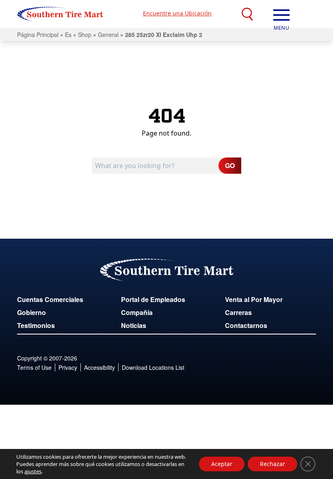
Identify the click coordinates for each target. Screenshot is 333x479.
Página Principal (37, 34)
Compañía (137, 312)
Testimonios (36, 325)
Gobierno (31, 312)
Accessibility (99, 367)
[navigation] (281, 14)
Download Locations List (153, 367)
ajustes (32, 471)
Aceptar (221, 464)
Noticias (133, 325)
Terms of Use (34, 367)
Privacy (67, 367)
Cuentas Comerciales (50, 299)
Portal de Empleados (153, 299)
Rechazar (272, 464)
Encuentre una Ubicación (177, 13)
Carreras (238, 312)
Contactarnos (246, 325)
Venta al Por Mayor (254, 299)
